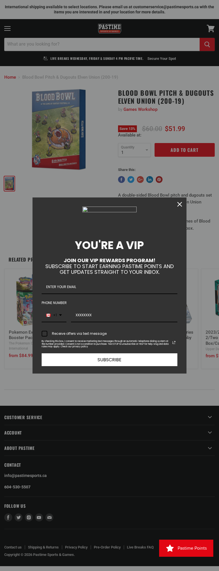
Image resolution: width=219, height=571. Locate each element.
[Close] (179, 204)
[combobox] (54, 315)
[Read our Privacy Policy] (174, 342)
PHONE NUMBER (54, 302)
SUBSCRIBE (109, 359)
